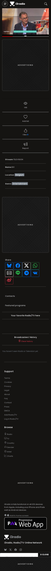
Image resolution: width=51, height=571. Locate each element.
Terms (7, 378)
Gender (10, 447)
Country (10, 443)
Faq (6, 398)
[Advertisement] (25, 65)
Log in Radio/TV (11, 419)
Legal (6, 390)
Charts (10, 456)
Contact (8, 402)
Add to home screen (19, 515)
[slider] (25, 36)
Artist (9, 451)
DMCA (7, 410)
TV (8, 438)
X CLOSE (44, 554)
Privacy (7, 386)
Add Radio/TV (10, 414)
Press (6, 406)
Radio (9, 434)
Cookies (8, 382)
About (7, 394)
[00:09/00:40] (25, 22)
